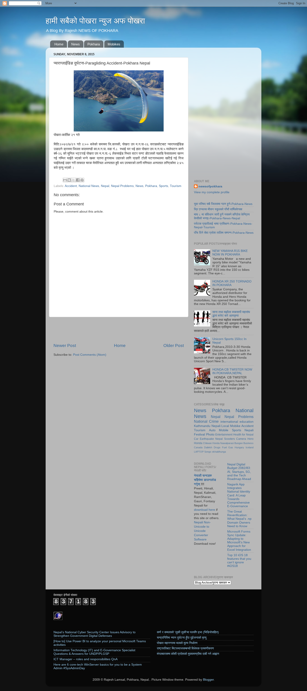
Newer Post (64, 345)
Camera (241, 438)
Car (196, 438)
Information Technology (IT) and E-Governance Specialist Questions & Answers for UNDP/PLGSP (94, 652)
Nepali (215, 426)
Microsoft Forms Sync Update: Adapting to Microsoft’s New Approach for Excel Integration (239, 540)
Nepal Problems (122, 186)
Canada (198, 447)
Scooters (229, 438)
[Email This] (65, 180)
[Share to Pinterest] (82, 180)
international (229, 421)
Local (225, 426)
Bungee (238, 443)
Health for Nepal (243, 434)
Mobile (223, 430)
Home (58, 44)
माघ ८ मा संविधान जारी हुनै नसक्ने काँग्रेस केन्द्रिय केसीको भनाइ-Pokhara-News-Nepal (222, 216)
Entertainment (223, 434)
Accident (71, 186)
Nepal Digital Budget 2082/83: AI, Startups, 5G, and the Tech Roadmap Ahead (239, 472)
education (247, 421)
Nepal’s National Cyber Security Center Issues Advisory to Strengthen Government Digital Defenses (94, 634)
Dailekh (208, 447)
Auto (212, 430)
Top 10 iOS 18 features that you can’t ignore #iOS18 (239, 560)
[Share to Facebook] (78, 180)
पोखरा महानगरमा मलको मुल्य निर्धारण (177, 643)
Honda (216, 443)
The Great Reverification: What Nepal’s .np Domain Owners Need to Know (239, 519)
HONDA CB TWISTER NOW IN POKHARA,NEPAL (232, 371)
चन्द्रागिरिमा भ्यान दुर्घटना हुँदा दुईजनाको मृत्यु (182, 637)
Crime (214, 421)
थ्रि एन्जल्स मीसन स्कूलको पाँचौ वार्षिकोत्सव (218, 209)
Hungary (239, 447)
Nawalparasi (227, 443)
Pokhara (93, 44)
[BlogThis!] (69, 180)
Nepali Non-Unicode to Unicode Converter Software (202, 531)
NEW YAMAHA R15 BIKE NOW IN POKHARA (230, 252)
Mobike (235, 426)
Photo (210, 434)
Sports (163, 186)
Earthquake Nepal (211, 438)
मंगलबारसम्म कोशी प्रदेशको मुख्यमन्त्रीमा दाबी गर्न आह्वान (188, 653)
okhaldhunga (219, 451)
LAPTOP (199, 451)
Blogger (208, 679)
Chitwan (207, 443)
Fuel (224, 447)
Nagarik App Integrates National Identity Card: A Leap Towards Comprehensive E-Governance (238, 495)
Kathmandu (202, 426)
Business (248, 443)
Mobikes (114, 44)
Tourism (175, 186)
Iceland (250, 447)
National (200, 421)
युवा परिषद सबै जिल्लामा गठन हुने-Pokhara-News (223, 204)
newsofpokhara (210, 186)
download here (204, 509)
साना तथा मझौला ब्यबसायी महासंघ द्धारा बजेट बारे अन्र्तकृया (231, 313)
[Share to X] (73, 180)
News (75, 44)
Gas (230, 447)
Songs (207, 451)
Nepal (105, 186)
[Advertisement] (118, 330)
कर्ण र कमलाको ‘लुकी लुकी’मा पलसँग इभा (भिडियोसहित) (188, 632)
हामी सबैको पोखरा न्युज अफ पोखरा (95, 20)
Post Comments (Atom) (89, 354)
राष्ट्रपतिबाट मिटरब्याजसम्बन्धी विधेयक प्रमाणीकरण (185, 648)
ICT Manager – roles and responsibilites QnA (85, 659)
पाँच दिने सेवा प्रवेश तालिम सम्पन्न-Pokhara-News (224, 232)
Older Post (173, 345)
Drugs (217, 447)
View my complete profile (211, 192)
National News (89, 186)
